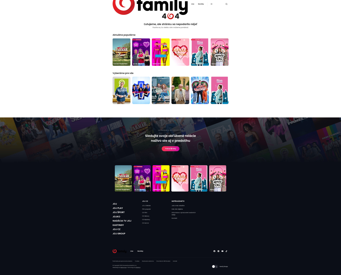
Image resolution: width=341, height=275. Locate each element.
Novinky (201, 4)
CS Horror (145, 223)
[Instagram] (218, 251)
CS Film (144, 213)
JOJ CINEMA (146, 206)
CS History (145, 216)
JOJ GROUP (119, 233)
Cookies (137, 261)
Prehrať (168, 149)
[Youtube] (222, 251)
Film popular (146, 209)
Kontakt (174, 218)
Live (192, 4)
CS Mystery (146, 220)
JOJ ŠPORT (119, 212)
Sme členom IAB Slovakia (163, 261)
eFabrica (138, 267)
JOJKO (116, 216)
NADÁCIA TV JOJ (122, 220)
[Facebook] (214, 251)
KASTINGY (118, 225)
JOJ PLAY (118, 208)
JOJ (115, 203)
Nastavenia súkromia (148, 261)
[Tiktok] (226, 251)
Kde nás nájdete (177, 209)
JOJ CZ (116, 229)
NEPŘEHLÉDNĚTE (178, 201)
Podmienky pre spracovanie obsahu (122, 261)
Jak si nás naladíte (178, 206)
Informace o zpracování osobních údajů (184, 214)
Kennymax (124, 267)
